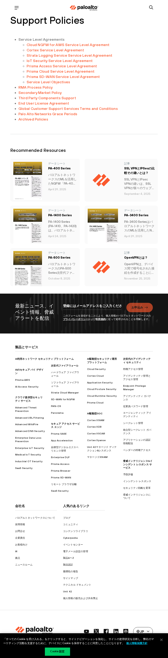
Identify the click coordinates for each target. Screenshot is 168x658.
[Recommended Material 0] (27, 181)
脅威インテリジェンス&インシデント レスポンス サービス (137, 464)
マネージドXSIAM (97, 457)
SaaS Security (24, 468)
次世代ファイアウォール (64, 365)
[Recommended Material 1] (103, 180)
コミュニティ (70, 524)
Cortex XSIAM (95, 420)
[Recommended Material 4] (27, 270)
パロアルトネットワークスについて (35, 517)
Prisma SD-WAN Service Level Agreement (63, 76)
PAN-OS (56, 406)
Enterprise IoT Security (29, 448)
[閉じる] (161, 639)
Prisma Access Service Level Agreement (62, 66)
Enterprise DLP (60, 457)
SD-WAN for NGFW (63, 399)
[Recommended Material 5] (103, 267)
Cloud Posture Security (101, 389)
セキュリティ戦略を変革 (137, 488)
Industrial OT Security (28, 461)
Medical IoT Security (28, 454)
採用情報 (20, 524)
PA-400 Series (59, 168)
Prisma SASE (59, 433)
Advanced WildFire (26, 424)
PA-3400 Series (136, 215)
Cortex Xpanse (96, 440)
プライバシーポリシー (75, 319)
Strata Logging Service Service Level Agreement (69, 55)
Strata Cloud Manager (65, 392)
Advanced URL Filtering (29, 417)
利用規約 (101, 319)
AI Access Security (27, 386)
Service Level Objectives (48, 82)
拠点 (17, 558)
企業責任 (20, 537)
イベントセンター (73, 544)
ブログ (67, 517)
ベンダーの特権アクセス (137, 450)
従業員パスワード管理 (135, 406)
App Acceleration (62, 440)
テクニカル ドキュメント (77, 584)
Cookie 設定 (57, 651)
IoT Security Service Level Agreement (60, 61)
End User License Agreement (43, 103)
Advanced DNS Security (30, 431)
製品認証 (68, 564)
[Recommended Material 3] (103, 229)
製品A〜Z (68, 558)
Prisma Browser (60, 470)
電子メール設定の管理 (75, 551)
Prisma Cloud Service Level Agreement (60, 71)
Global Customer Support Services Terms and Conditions (68, 108)
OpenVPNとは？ (136, 257)
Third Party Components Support (47, 98)
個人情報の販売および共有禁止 (80, 598)
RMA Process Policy (35, 87)
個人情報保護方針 (137, 643)
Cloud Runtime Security (102, 395)
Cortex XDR (94, 426)
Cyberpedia (70, 537)
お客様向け (21, 544)
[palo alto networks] (84, 7)
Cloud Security (96, 369)
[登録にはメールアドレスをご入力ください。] (92, 308)
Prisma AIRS (22, 380)
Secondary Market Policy (40, 92)
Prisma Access (60, 464)
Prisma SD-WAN (61, 477)
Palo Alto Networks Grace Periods (47, 114)
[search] (151, 7)
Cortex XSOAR (96, 433)
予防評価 (128, 474)
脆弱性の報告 (70, 571)
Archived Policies (33, 119)
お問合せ (20, 531)
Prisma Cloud (95, 402)
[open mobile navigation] (16, 7)
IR (16, 551)
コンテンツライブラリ (75, 531)
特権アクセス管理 (133, 369)
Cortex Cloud (95, 375)
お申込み (137, 307)
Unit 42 (67, 591)
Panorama (57, 412)
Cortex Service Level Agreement (55, 50)
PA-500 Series (59, 257)
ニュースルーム (24, 564)
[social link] (86, 631)
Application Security (99, 382)
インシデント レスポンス (137, 481)
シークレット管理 (133, 423)
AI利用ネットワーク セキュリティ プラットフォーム (44, 358)
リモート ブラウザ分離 (64, 484)
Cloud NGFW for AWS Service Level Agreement (68, 45)
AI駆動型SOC (95, 413)
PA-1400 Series (60, 215)
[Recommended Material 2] (27, 228)
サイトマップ (70, 578)
